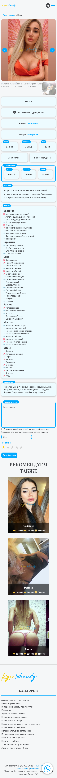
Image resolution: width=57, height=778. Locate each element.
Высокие (31, 386)
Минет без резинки (15, 262)
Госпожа (9, 364)
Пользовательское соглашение (16, 730)
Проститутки (9, 15)
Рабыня (9, 359)
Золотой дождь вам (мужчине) (20, 216)
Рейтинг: (6, 442)
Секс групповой (13, 284)
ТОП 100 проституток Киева (15, 744)
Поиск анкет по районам (13, 727)
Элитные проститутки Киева (14, 747)
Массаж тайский (13, 336)
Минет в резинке (13, 268)
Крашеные (41, 386)
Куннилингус (11, 260)
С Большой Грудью (29, 389)
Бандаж (9, 351)
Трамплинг (10, 362)
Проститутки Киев (10, 741)
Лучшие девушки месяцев (13, 713)
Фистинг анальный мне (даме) (20, 236)
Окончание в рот (14, 273)
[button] (47, 768)
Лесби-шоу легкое (14, 245)
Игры (8, 375)
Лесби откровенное (15, 248)
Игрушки (9, 301)
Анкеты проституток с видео (15, 699)
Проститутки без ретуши (13, 737)
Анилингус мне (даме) (16, 233)
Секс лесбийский (13, 290)
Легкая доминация (14, 353)
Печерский (32, 123)
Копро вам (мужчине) (16, 222)
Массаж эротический (16, 344)
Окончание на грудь (15, 276)
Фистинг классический (16, 230)
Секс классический (14, 287)
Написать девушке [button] (30, 112)
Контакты (6, 710)
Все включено (19, 386)
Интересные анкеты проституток (17, 706)
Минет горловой (13, 295)
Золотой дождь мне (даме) (19, 219)
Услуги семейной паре (16, 293)
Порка (8, 356)
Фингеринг (10, 238)
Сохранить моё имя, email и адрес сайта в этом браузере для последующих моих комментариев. (25, 430)
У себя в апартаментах (35, 392)
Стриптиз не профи (15, 250)
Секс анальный (12, 282)
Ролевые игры (12, 307)
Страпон (9, 225)
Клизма (9, 373)
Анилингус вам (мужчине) (17, 214)
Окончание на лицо (15, 279)
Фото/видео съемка (15, 310)
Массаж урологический (16, 341)
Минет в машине (13, 265)
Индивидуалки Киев (11, 703)
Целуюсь (10, 298)
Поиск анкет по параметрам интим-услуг (20, 723)
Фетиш (9, 367)
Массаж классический (16, 328)
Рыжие (16, 389)
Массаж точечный (14, 339)
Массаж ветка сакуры (16, 325)
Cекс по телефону (14, 318)
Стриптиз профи (13, 253)
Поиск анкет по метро (12, 720)
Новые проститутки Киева (14, 717)
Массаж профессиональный (19, 330)
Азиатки (8, 386)
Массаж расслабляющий (17, 333)
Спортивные (18, 392)
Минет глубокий (13, 271)
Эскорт (9, 313)
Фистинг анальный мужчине (19, 227)
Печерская (32, 134)
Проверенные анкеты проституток (17, 734)
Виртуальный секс (14, 316)
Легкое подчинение (15, 370)
